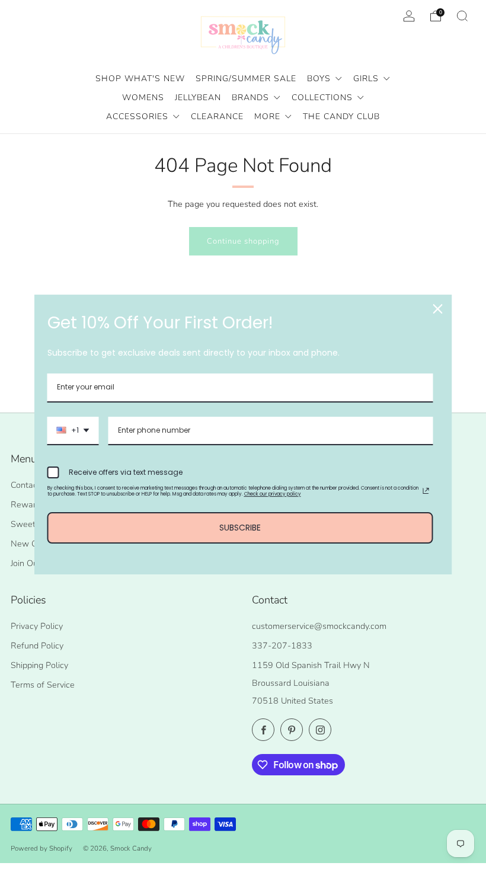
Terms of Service (43, 685)
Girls (367, 78)
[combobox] (73, 431)
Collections (324, 97)
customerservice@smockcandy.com (319, 626)
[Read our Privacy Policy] (426, 491)
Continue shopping (243, 241)
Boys (320, 78)
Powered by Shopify (41, 848)
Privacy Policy (37, 626)
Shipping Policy (39, 665)
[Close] (438, 309)
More (268, 116)
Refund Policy (37, 645)
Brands (252, 97)
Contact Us (32, 485)
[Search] (462, 16)
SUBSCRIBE (240, 527)
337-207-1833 (282, 645)
